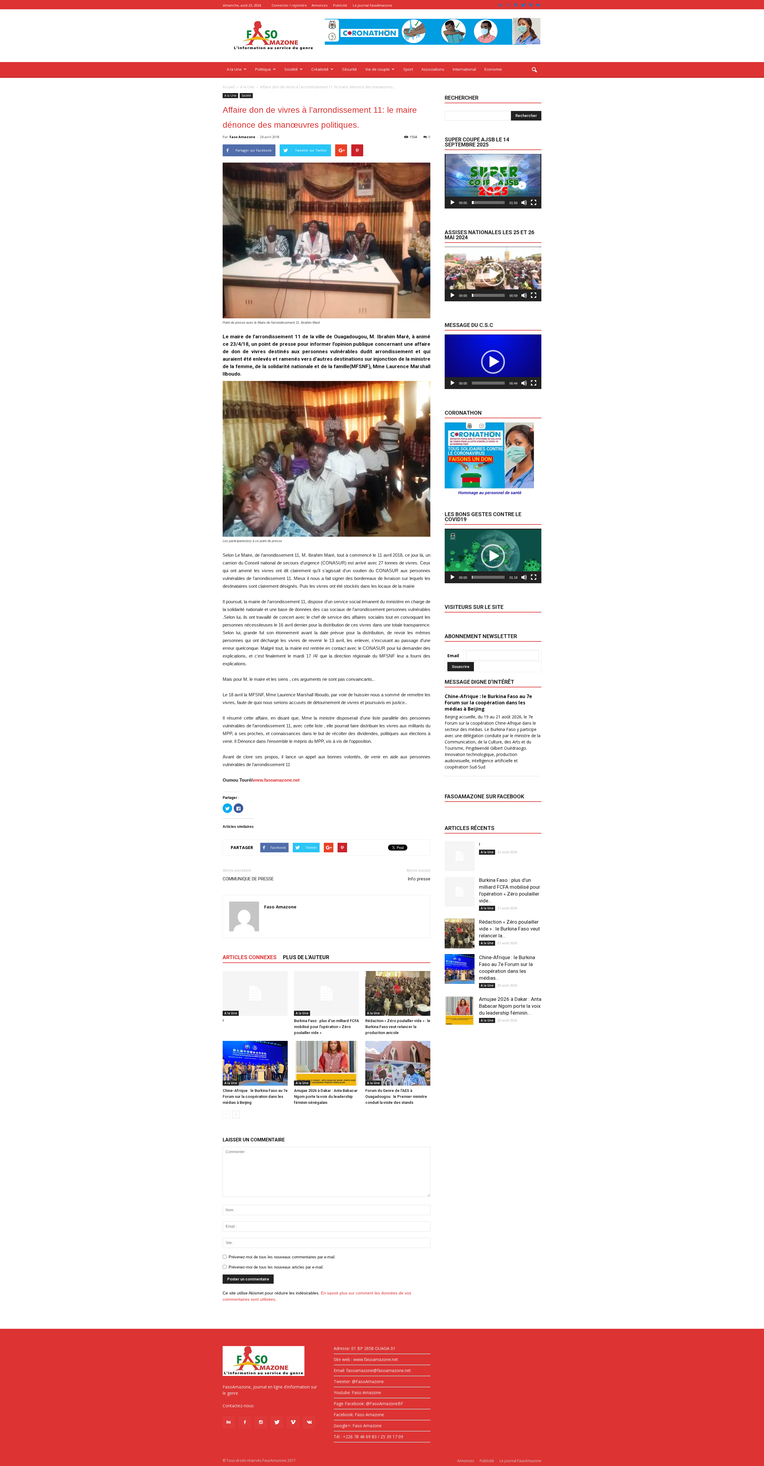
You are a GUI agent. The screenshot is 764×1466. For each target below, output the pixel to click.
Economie (493, 69)
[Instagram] (515, 5)
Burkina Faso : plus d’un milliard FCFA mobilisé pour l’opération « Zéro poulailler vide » (326, 1027)
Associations (432, 69)
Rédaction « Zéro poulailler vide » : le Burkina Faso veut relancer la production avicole (397, 1027)
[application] (493, 181)
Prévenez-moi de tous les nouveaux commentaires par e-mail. (282, 1257)
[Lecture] (452, 203)
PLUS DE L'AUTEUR (306, 957)
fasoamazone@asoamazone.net (287, 1405)
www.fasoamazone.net (276, 780)
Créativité (320, 69)
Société (291, 69)
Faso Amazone (242, 137)
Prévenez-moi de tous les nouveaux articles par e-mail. (276, 1267)
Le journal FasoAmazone (372, 5)
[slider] (488, 202)
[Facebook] (508, 5)
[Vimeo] (530, 5)
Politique (263, 69)
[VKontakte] (538, 5)
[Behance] (500, 5)
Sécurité (349, 69)
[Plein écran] (534, 203)
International (464, 69)
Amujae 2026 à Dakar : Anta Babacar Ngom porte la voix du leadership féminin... (510, 1006)
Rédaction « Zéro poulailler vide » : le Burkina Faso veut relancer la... (509, 929)
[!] (255, 993)
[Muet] (524, 203)
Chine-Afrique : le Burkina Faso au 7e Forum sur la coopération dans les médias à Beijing (255, 1096)
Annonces (319, 5)
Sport (408, 69)
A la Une (234, 69)
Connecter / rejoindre (289, 5)
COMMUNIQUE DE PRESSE (248, 879)
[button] (534, 70)
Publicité (340, 5)
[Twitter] (523, 5)
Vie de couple (377, 69)
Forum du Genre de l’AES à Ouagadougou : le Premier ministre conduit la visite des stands (396, 1096)
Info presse (419, 879)
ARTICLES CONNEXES (250, 957)
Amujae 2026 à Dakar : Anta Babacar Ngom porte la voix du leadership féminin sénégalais (326, 1096)
